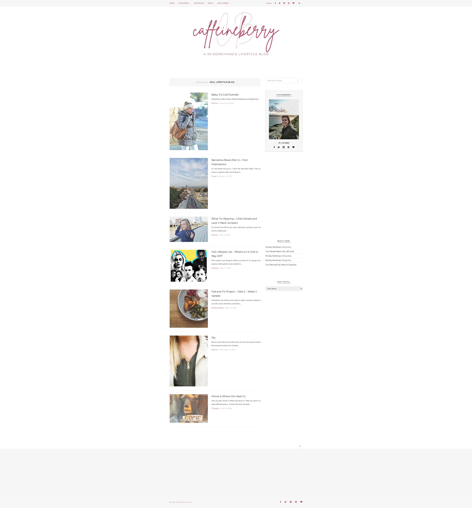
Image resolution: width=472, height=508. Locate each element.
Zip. (213, 337)
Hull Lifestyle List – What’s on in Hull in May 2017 (234, 253)
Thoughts (215, 408)
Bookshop (199, 3)
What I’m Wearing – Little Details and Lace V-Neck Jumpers (234, 220)
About (211, 3)
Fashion (214, 103)
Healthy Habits (217, 308)
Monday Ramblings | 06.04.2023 (278, 256)
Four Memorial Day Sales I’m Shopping (281, 265)
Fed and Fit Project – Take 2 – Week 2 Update (234, 293)
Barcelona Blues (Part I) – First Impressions (229, 162)
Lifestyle (215, 268)
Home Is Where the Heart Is (228, 396)
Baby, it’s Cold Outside (224, 94)
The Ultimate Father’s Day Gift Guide (280, 251)
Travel (214, 176)
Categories (183, 3)
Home (172, 3)
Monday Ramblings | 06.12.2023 (278, 247)
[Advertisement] (284, 196)
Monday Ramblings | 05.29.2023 (278, 260)
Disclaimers (223, 3)
